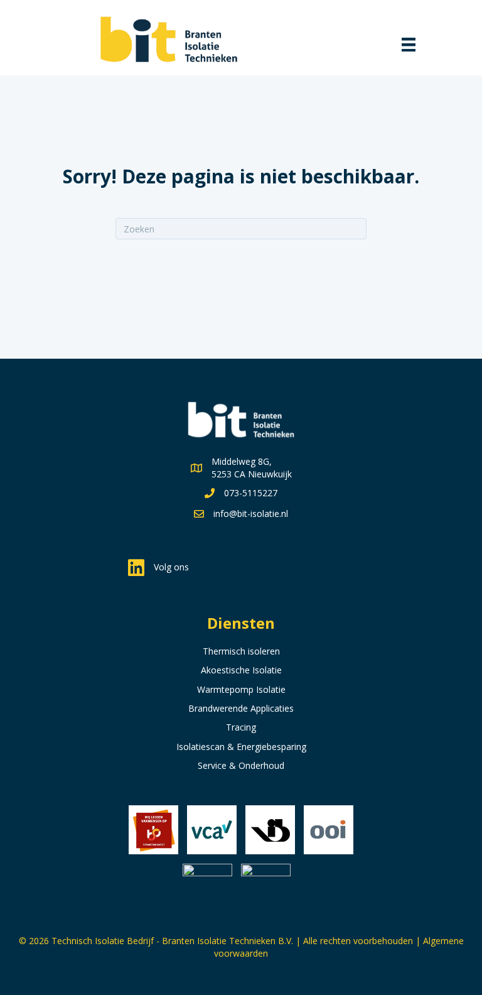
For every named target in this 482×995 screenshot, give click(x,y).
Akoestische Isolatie (241, 670)
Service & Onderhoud (241, 765)
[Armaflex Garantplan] (266, 888)
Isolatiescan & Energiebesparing (241, 747)
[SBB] (153, 830)
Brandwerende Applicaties (241, 708)
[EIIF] (207, 888)
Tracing (241, 727)
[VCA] (212, 830)
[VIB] (270, 830)
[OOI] (328, 830)
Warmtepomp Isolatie (241, 689)
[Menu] (409, 45)
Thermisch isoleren (241, 651)
